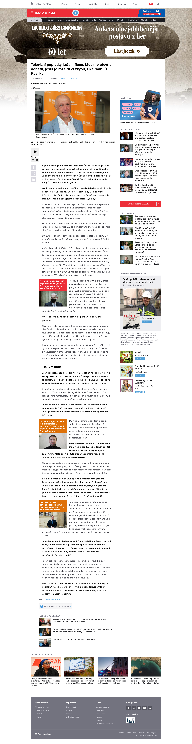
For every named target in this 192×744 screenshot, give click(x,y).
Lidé (94, 20)
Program (78, 4)
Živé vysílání (126, 112)
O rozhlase (122, 4)
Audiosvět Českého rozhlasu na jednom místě (137, 122)
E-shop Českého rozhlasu (134, 274)
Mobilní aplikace (72, 717)
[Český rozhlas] (41, 4)
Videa (153, 20)
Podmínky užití (143, 733)
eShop (38, 717)
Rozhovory (133, 20)
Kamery (102, 20)
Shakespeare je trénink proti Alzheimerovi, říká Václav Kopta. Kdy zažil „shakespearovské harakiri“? (146, 176)
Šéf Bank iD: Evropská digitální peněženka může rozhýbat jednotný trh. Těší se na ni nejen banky (147, 220)
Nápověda (100, 710)
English (154, 733)
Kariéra (99, 717)
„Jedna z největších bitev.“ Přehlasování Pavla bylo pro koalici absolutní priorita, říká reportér (147, 137)
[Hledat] (158, 4)
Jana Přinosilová (87, 135)
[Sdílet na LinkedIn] (33, 179)
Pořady (60, 20)
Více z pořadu (128, 213)
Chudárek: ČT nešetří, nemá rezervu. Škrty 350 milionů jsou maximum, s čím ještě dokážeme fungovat (146, 233)
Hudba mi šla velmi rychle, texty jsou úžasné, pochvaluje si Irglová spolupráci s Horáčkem (147, 163)
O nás (112, 20)
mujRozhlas (93, 4)
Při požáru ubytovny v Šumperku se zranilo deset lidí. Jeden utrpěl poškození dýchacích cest (112, 681)
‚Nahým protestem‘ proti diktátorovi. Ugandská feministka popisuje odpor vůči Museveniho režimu (45, 682)
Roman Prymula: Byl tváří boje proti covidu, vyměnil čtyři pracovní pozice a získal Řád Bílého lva (52, 285)
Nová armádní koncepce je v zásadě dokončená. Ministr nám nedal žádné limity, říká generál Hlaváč (148, 260)
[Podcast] (33, 160)
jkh (58, 599)
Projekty (121, 20)
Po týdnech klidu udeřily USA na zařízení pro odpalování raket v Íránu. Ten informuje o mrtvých (145, 681)
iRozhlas (64, 4)
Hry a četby (126, 104)
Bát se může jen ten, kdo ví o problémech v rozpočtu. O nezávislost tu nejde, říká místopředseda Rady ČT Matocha (52, 426)
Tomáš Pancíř (50, 599)
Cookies (121, 733)
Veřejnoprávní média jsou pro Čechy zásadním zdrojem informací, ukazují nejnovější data (79, 620)
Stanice (107, 4)
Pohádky (125, 108)
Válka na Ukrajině (42, 707)
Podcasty (70, 714)
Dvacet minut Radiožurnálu (71, 78)
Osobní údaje (131, 733)
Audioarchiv (72, 20)
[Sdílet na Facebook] (33, 167)
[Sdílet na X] (33, 173)
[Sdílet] (37, 160)
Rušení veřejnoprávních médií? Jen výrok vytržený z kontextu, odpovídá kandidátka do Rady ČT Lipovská (82, 630)
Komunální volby (42, 710)
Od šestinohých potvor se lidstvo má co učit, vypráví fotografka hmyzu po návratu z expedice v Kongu (147, 150)
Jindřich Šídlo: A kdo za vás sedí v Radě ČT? (74, 639)
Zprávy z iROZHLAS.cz (42, 655)
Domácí (34, 20)
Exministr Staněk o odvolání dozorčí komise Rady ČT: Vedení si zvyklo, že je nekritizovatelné (52, 506)
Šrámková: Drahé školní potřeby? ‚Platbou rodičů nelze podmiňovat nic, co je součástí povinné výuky (79, 681)
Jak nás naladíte (102, 707)
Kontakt (99, 720)
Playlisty (85, 20)
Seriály (144, 20)
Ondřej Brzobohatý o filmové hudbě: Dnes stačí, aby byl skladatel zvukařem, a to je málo (146, 188)
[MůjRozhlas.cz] (35, 88)
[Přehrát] (35, 152)
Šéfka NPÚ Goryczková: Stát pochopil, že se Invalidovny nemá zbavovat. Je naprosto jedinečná (146, 247)
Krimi (136, 104)
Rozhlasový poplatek (104, 724)
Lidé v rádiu (101, 714)
